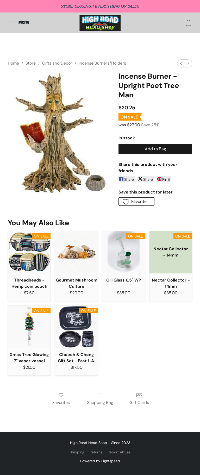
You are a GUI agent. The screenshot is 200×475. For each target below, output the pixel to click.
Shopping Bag (100, 402)
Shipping (77, 452)
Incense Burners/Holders (102, 63)
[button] (100, 23)
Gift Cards (139, 402)
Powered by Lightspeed (100, 461)
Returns (96, 452)
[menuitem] (181, 63)
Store (31, 63)
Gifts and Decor (57, 63)
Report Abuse (119, 452)
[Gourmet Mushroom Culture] (76, 252)
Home (13, 63)
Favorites (61, 402)
